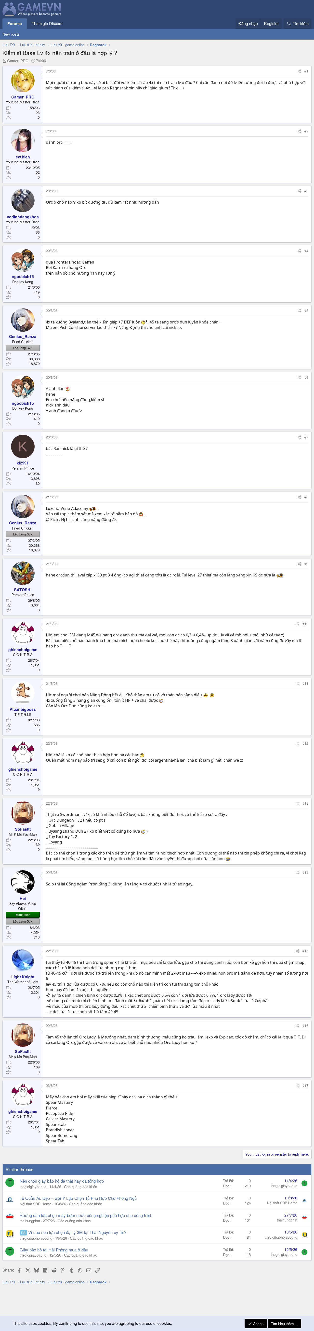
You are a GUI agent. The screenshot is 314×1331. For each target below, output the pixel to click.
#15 (305, 950)
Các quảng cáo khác (80, 1186)
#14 (305, 872)
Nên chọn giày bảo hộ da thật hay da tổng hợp (62, 1181)
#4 (306, 250)
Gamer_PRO (17, 60)
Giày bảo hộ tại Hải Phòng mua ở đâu (54, 1250)
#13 (305, 803)
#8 (306, 496)
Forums (14, 23)
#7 (306, 436)
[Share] (299, 71)
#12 (305, 743)
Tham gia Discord (47, 23)
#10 (305, 623)
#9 (306, 563)
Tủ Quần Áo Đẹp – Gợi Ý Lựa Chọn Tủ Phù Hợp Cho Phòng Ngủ (78, 1198)
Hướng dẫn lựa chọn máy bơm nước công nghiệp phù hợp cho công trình (86, 1215)
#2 (306, 130)
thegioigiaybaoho (33, 1186)
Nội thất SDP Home (35, 1203)
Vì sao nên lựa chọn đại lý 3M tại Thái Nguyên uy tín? (77, 1232)
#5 (306, 310)
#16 (305, 1025)
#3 (306, 190)
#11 (305, 683)
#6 (306, 377)
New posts (11, 34)
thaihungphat (30, 1220)
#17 (305, 1085)
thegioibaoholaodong (36, 1238)
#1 (306, 71)
